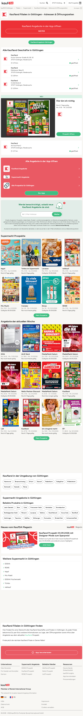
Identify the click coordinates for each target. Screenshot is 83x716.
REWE (7, 568)
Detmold (7, 487)
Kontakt (44, 704)
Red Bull (75, 513)
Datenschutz (5, 704)
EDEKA (7, 564)
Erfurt (31, 482)
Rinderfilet (59, 518)
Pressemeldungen (69, 679)
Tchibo (7, 583)
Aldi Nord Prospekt (48, 668)
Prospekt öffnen (68, 134)
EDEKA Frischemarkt (13, 579)
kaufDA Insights (68, 673)
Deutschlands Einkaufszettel (68, 669)
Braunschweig (20, 482)
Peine (25, 487)
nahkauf (8, 587)
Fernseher (47, 518)
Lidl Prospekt (46, 674)
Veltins (42, 513)
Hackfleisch (53, 513)
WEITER (41, 31)
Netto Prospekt (47, 671)
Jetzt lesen (47, 545)
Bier (18, 507)
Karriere (3, 674)
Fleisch (24, 513)
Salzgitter (60, 482)
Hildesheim (71, 482)
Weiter (57, 214)
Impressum (45, 701)
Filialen (18, 8)
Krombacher (60, 507)
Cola (25, 507)
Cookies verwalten (48, 707)
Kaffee (27, 518)
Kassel (39, 482)
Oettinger (7, 518)
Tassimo (18, 518)
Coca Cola (64, 513)
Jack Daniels (8, 507)
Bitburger (36, 518)
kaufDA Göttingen (7, 8)
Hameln (16, 487)
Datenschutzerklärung (62, 225)
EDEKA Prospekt (27, 668)
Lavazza (33, 513)
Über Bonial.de (6, 668)
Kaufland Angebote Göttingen (41, 42)
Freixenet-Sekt (36, 507)
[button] (41, 116)
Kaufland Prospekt (28, 671)
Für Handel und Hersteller (9, 671)
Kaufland (28, 635)
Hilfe (2, 701)
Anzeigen (77, 8)
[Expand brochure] (28, 117)
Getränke (48, 507)
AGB (2, 707)
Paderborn (49, 482)
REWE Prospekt (27, 674)
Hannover (7, 482)
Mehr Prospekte (41, 315)
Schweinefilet (71, 518)
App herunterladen (69, 676)
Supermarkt (27, 8)
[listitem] (11, 256)
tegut (7, 571)
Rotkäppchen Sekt (11, 513)
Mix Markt (8, 575)
